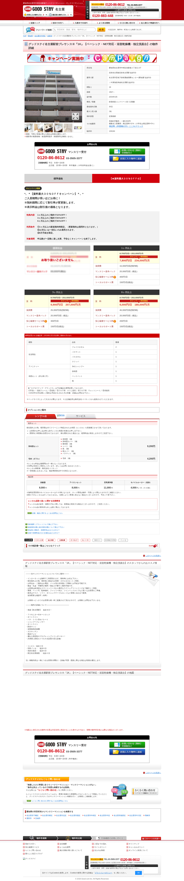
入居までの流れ (100, 844)
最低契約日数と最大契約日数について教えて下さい (46, 527)
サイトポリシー (100, 847)
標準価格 (58, 178)
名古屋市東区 (47, 815)
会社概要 (63, 844)
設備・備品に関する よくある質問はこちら (47, 513)
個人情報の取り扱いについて (71, 850)
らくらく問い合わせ (33, 850)
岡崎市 (147, 815)
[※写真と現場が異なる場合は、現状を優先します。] (53, 67)
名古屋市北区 (61, 815)
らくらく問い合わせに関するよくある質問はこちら (49, 801)
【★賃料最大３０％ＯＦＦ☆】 (126, 178)
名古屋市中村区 (40, 36)
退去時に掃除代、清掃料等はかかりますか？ (44, 530)
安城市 (37, 818)
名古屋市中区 (105, 815)
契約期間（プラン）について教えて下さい (43, 524)
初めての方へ (30, 844)
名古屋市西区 (75, 815)
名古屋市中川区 (135, 815)
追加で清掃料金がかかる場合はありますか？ (44, 533)
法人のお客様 (99, 850)
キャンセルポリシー (136, 847)
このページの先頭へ (153, 556)
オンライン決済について (138, 850)
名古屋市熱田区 (120, 815)
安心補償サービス (32, 847)
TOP (24, 36)
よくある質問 (65, 847)
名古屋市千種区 (32, 815)
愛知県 (30, 36)
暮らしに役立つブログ (34, 854)
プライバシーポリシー (103, 873)
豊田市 (29, 818)
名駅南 (49, 36)
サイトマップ (134, 844)
